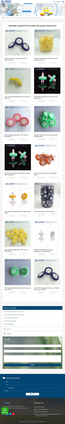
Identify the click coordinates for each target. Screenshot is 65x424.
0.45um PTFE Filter (20, 17)
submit (32, 365)
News (15, 17)
